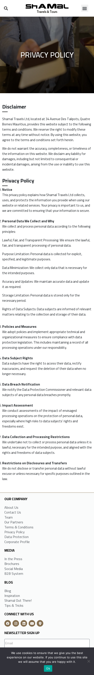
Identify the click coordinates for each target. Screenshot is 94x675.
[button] (5, 8)
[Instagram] (15, 623)
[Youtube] (32, 623)
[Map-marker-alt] (40, 623)
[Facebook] (7, 623)
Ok (48, 668)
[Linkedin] (24, 623)
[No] (88, 661)
